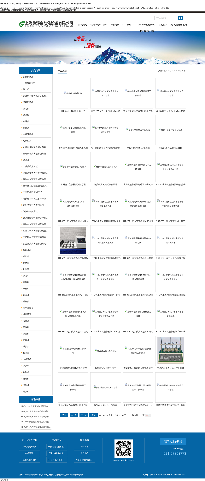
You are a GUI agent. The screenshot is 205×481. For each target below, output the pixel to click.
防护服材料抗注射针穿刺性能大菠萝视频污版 (36, 198)
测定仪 (26, 108)
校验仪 (26, 353)
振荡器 (26, 128)
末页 (93, 415)
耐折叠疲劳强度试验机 (33, 205)
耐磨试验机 (28, 77)
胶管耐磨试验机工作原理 (105, 405)
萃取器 (26, 327)
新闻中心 (130, 25)
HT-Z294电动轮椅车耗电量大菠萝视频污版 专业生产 (57, 453)
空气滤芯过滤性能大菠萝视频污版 (36, 186)
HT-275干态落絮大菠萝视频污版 (57, 460)
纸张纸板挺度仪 (30, 211)
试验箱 (26, 115)
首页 (64, 415)
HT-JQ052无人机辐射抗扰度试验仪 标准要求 (35, 411)
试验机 (26, 276)
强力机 (26, 89)
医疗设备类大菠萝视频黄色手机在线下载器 (36, 153)
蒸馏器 (26, 282)
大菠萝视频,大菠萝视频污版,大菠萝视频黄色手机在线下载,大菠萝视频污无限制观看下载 (38, 10)
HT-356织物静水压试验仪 (73, 111)
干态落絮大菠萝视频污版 (57, 446)
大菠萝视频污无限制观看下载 (147, 27)
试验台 (26, 346)
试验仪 (26, 160)
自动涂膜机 (28, 134)
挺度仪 (26, 378)
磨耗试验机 (28, 102)
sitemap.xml (179, 474)
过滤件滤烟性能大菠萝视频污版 (36, 218)
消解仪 (26, 301)
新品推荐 (35, 399)
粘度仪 (26, 340)
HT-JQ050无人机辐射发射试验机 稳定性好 (35, 416)
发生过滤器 (28, 308)
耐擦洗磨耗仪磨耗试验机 (170, 147)
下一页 (83, 415)
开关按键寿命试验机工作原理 (170, 368)
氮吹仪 (26, 295)
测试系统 (27, 359)
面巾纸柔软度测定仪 (32, 192)
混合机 (26, 391)
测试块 (26, 366)
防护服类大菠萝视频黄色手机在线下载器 (36, 237)
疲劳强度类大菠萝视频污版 (35, 243)
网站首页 (82, 25)
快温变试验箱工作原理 (105, 368)
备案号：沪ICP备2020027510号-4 (157, 474)
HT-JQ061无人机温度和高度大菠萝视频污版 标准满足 (35, 427)
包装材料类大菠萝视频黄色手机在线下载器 (36, 231)
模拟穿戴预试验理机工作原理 (73, 368)
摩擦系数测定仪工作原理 (138, 147)
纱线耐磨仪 (30, 83)
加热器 (26, 269)
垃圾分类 (27, 141)
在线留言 (163, 25)
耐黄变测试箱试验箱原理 (105, 184)
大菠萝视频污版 (30, 166)
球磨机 (26, 288)
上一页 (73, 415)
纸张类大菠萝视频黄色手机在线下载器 (36, 179)
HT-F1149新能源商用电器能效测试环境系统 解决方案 (35, 422)
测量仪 (26, 333)
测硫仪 (26, 385)
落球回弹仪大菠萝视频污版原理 (73, 147)
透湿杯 (26, 372)
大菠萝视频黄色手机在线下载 (36, 95)
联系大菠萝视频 (179, 25)
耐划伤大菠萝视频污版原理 (73, 184)
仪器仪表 (27, 250)
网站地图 (4, 479)
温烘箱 (26, 256)
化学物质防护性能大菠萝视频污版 (36, 147)
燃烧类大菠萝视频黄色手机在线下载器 (36, 224)
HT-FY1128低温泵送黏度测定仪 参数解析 (35, 406)
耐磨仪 (26, 263)
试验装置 (27, 314)
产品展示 (114, 25)
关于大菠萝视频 (99, 25)
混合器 (26, 321)
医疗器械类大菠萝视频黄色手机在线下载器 (36, 173)
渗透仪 (26, 121)
